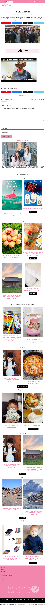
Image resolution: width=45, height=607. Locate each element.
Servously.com (41, 604)
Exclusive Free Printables (6, 575)
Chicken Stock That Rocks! (33, 425)
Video (25, 95)
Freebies (3, 580)
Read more (22, 170)
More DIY (22, 473)
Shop (2, 578)
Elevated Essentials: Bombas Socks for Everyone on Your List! (12, 558)
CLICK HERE (9, 1)
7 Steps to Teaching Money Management (11, 426)
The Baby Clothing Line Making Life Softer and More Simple (33, 558)
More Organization (33, 428)
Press (2, 569)
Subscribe (3, 567)
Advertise (3, 572)
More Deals (33, 563)
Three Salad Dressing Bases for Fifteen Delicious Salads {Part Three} (33, 253)
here (17, 88)
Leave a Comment (29, 14)
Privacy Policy (24, 604)
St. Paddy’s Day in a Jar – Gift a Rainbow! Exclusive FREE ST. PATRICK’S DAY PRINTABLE (12, 338)
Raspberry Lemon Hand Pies (33, 208)
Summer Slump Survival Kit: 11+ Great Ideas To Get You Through (12, 213)
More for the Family (22, 386)
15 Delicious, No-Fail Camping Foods (33, 382)
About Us (3, 577)
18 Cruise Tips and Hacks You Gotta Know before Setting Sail (33, 513)
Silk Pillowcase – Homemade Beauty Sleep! (33, 289)
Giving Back (3, 571)
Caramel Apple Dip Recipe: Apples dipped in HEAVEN (12, 256)
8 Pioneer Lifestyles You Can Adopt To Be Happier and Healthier (12, 297)
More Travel (22, 517)
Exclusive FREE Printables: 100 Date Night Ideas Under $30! (33, 341)
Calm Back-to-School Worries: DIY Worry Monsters (12, 380)
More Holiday (33, 211)
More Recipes (33, 258)
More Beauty (33, 293)
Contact (19, 604)
